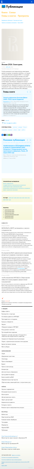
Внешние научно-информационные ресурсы (13, 407)
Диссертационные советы (8, 397)
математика (21, 188)
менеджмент (27, 188)
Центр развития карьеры (8, 374)
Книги (5, 12)
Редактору (30, 467)
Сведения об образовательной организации (13, 339)
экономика (15, 189)
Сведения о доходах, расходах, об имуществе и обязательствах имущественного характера (14, 335)
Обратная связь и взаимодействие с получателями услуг (16, 382)
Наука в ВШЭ (20, 22)
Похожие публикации (14, 140)
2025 (18, 197)
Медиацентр (5, 425)
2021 (28, 197)
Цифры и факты (6, 311)
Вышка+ (3, 364)
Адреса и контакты (16, 455)
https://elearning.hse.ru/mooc (9, 447)
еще (10, 199)
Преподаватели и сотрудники (9, 319)
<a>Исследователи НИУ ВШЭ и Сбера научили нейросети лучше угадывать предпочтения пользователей (16, 280)
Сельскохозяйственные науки (12, 214)
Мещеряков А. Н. (7, 101)
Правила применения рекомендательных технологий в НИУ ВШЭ (15, 462)
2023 (23, 197)
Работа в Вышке (5, 346)
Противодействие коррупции (9, 332)
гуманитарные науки (8, 186)
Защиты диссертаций (7, 399)
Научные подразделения (8, 389)
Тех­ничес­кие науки (9, 217)
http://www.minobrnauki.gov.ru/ (10, 436)
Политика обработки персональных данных (12, 459)
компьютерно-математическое (10, 188)
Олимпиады (5, 359)
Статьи (12, 12)
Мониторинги (5, 394)
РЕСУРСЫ (5, 412)
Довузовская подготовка (8, 356)
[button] (16, 94)
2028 (10, 197)
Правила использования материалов (9, 22)
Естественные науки (9, 211)
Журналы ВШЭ (5, 427)
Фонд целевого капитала (8, 329)
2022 (26, 197)
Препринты (23, 15)
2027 (12, 197)
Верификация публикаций (7, 20)
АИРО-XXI (8, 67)
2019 (7, 199)
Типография (5, 422)
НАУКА (4, 386)
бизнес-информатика (8, 183)
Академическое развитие (8, 402)
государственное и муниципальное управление (14, 185)
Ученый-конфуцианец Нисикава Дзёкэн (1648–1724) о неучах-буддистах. (15, 98)
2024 (20, 197)
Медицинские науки (9, 213)
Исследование (21, 268)
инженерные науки (17, 186)
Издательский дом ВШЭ (8, 417)
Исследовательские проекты (9, 392)
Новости (5, 223)
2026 (15, 197)
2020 (4, 199)
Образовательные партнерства (10, 379)
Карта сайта (4, 465)
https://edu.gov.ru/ (6, 441)
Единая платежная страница (9, 344)
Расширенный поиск (17, 20)
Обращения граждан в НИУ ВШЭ (10, 327)
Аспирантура (5, 369)
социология (9, 189)
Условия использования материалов (10, 457)
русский (7, 120)
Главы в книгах (9, 15)
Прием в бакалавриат (7, 361)
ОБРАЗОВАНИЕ (6, 351)
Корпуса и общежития (7, 322)
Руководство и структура (8, 314)
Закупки (4, 324)
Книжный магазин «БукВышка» (9, 419)
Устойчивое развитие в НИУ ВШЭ (10, 316)
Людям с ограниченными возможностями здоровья (15, 341)
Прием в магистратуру (7, 366)
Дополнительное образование (10, 372)
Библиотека (5, 414)
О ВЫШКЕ (5, 308)
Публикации (14, 7)
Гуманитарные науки (9, 209)
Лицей (3, 353)
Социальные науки (9, 216)
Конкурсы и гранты (6, 405)
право (4, 189)
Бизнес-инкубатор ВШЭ (8, 377)
